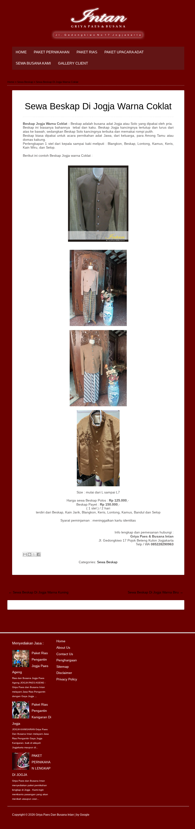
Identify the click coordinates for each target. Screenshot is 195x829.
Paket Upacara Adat (124, 52)
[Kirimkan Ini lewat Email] (25, 554)
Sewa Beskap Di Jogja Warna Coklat (98, 106)
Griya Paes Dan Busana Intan (55, 814)
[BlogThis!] (29, 554)
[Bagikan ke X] (34, 554)
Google (84, 814)
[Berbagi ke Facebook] (38, 554)
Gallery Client (73, 63)
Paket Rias (87, 52)
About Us (63, 647)
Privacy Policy (66, 679)
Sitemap (62, 666)
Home (21, 52)
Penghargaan (66, 660)
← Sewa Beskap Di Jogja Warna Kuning (38, 592)
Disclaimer (64, 673)
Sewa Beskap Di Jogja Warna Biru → (155, 592)
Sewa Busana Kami (33, 63)
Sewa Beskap (107, 562)
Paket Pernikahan (51, 52)
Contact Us (64, 654)
